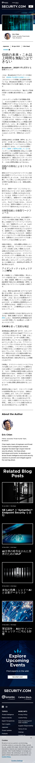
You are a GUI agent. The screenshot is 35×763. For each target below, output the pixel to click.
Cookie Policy (22, 717)
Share (5, 49)
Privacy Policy (22, 714)
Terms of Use (22, 729)
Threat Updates (7, 730)
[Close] (31, 737)
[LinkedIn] (3, 707)
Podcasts (5, 733)
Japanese (6, 46)
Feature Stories (7, 717)
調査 (3, 318)
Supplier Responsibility (25, 725)
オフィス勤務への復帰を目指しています (15, 148)
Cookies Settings (17, 760)
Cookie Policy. (6, 756)
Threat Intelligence (8, 714)
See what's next (17, 677)
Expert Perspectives (8, 721)
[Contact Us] (6, 707)
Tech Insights (6, 724)
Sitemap (21, 732)
